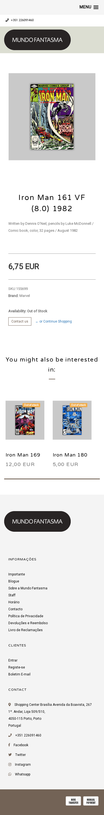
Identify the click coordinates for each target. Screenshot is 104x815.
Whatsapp (22, 774)
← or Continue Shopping (53, 321)
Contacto (15, 609)
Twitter (20, 755)
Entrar (12, 660)
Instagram (23, 765)
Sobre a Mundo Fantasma (27, 588)
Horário (13, 602)
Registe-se (16, 667)
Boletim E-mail (19, 674)
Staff (12, 595)
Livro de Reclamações (25, 630)
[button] (89, 7)
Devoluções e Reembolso (28, 623)
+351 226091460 (22, 20)
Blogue (13, 581)
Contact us (19, 321)
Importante (16, 574)
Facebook (21, 745)
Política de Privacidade (25, 616)
